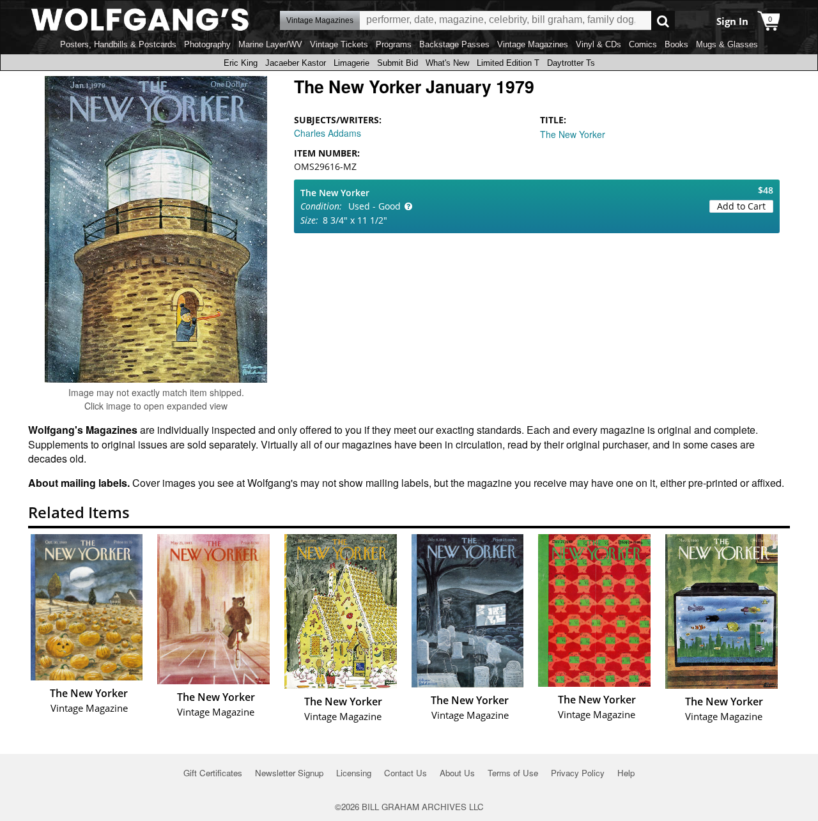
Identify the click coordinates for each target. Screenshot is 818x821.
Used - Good (374, 206)
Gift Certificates (212, 772)
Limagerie (351, 63)
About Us (457, 772)
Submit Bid (397, 63)
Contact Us (405, 772)
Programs (394, 44)
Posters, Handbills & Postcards (118, 44)
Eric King (241, 63)
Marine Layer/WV (270, 44)
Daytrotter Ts (571, 63)
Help (626, 772)
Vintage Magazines (532, 44)
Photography (207, 44)
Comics (643, 44)
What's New (447, 63)
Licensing (353, 772)
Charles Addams (327, 133)
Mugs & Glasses (727, 44)
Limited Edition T (508, 63)
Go (663, 21)
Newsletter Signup (289, 772)
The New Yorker (572, 134)
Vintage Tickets (339, 44)
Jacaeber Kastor (295, 63)
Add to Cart (741, 206)
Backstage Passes (454, 44)
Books (676, 44)
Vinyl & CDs (598, 44)
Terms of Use (513, 772)
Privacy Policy (578, 772)
